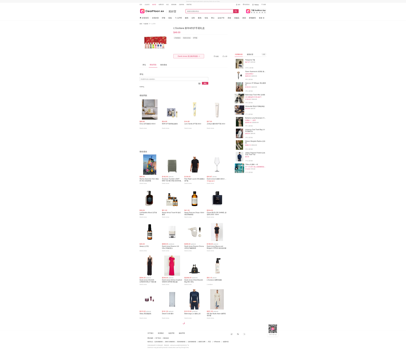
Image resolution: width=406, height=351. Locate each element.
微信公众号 (237, 334)
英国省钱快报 (181, 342)
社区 (167, 4)
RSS (244, 334)
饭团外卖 (226, 342)
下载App (256, 4)
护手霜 (195, 38)
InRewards (217, 342)
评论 (205, 83)
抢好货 (154, 4)
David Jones (186, 38)
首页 (141, 4)
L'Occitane (177, 38)
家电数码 (252, 18)
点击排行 (147, 4)
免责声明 (171, 333)
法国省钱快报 (192, 342)
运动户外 (221, 18)
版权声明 (182, 333)
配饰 (199, 18)
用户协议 (158, 338)
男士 (213, 18)
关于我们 (150, 333)
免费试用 (161, 4)
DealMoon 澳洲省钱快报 (152, 10)
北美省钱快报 (158, 342)
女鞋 (193, 18)
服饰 (186, 18)
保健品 (236, 18)
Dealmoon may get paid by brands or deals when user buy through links (168, 347)
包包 (206, 18)
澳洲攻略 (173, 4)
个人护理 (178, 18)
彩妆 (170, 18)
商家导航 (189, 4)
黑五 (209, 342)
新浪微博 (231, 334)
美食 (229, 18)
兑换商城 (181, 4)
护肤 (163, 18)
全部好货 (155, 18)
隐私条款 (166, 338)
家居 (244, 18)
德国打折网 (201, 342)
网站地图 (150, 338)
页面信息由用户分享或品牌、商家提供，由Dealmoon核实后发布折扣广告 (168, 345)
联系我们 (247, 4)
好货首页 (145, 18)
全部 (264, 54)
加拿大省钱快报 (170, 342)
